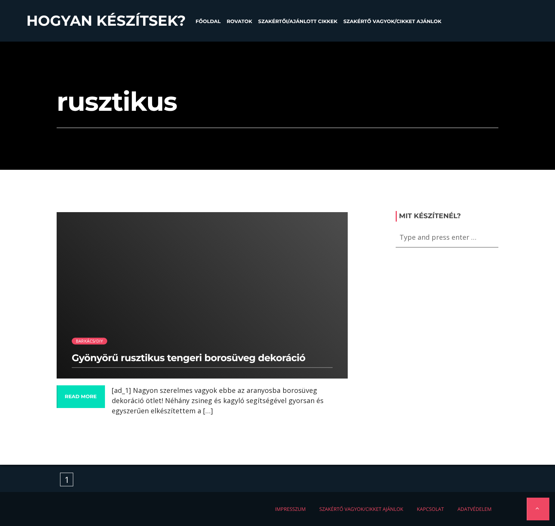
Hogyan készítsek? (106, 20)
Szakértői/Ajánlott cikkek (298, 22)
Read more (81, 397)
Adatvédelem (475, 509)
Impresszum (290, 509)
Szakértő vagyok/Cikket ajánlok (392, 22)
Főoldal (208, 22)
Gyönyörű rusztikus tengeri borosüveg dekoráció (188, 358)
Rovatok (239, 22)
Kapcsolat (430, 509)
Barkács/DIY (89, 341)
